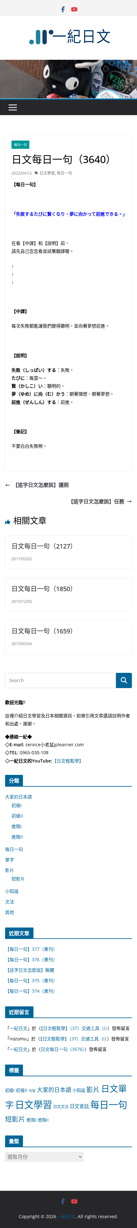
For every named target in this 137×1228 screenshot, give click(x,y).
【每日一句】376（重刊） (31, 959)
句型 (32, 1090)
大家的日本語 (18, 797)
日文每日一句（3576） (62, 1049)
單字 (9, 860)
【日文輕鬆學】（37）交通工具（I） (74, 1028)
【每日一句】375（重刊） (31, 980)
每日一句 (20, 144)
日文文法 (60, 1106)
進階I (16, 826)
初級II (17, 816)
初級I (16, 805)
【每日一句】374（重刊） (31, 991)
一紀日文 (18, 1028)
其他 (9, 912)
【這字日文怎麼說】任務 (96, 501)
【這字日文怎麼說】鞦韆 (29, 970)
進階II (17, 837)
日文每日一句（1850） (43, 588)
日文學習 (47, 173)
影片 (9, 870)
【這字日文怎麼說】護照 (41, 484)
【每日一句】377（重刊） (31, 949)
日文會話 (79, 1106)
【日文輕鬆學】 (67, 761)
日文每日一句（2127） (43, 546)
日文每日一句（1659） (43, 631)
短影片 (18, 879)
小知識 (11, 891)
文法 (9, 902)
